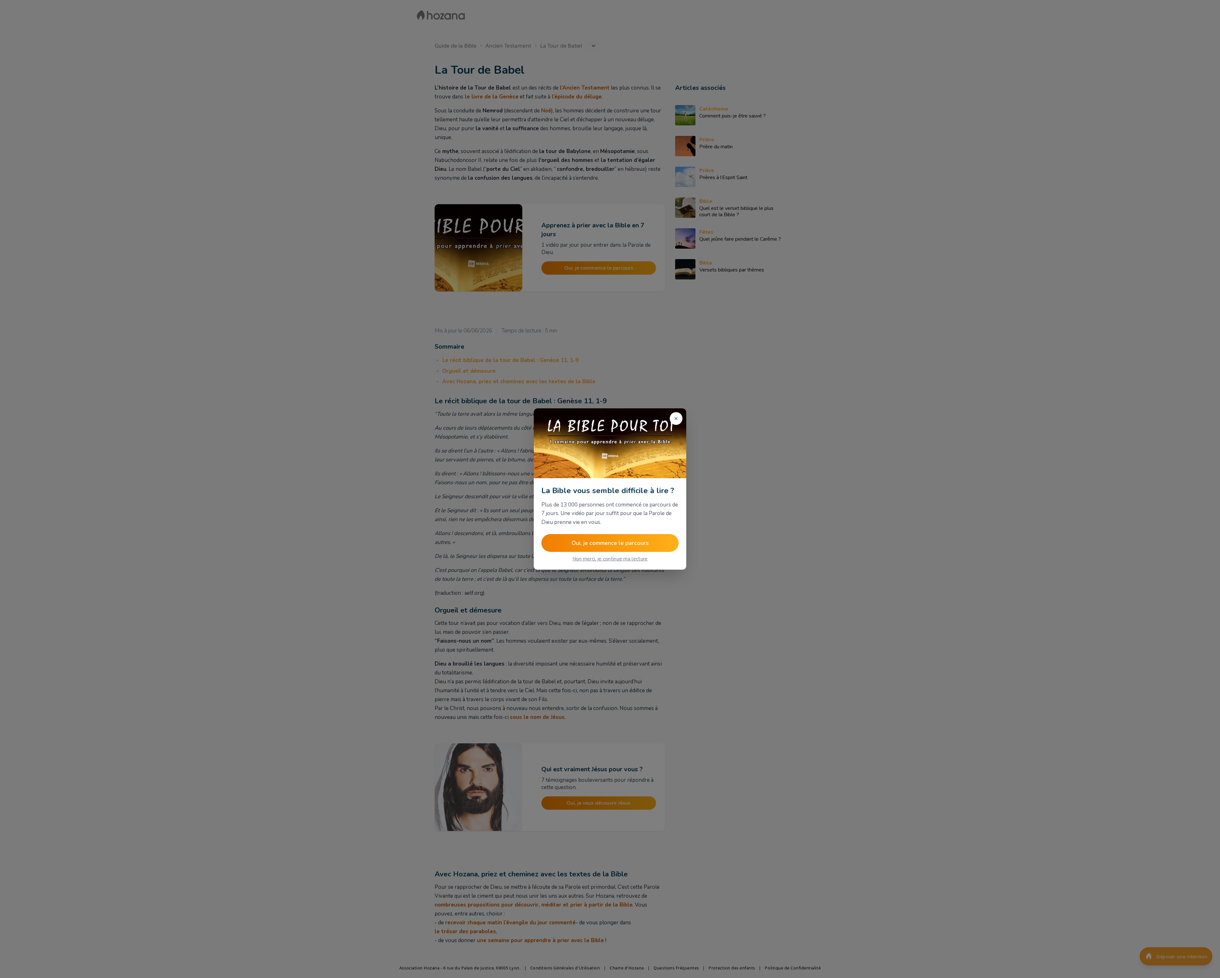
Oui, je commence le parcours (610, 543)
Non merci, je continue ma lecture (610, 559)
